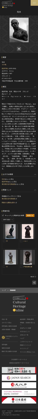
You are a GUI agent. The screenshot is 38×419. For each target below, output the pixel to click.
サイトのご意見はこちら (27, 352)
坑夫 (3, 179)
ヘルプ (22, 338)
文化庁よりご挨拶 (25, 328)
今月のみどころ (25, 331)
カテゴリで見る (6, 322)
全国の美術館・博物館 (9, 329)
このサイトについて (26, 341)
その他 (4, 64)
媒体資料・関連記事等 (27, 319)
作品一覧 (4, 319)
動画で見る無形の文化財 (9, 351)
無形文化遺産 (6, 348)
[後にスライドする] (33, 276)
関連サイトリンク (25, 345)
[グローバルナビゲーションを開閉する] (34, 3)
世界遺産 (4, 344)
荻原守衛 (5, 68)
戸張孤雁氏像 (27, 266)
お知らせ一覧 (24, 335)
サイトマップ (24, 348)
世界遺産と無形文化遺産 (9, 326)
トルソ (25, 241)
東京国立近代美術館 (8, 184)
